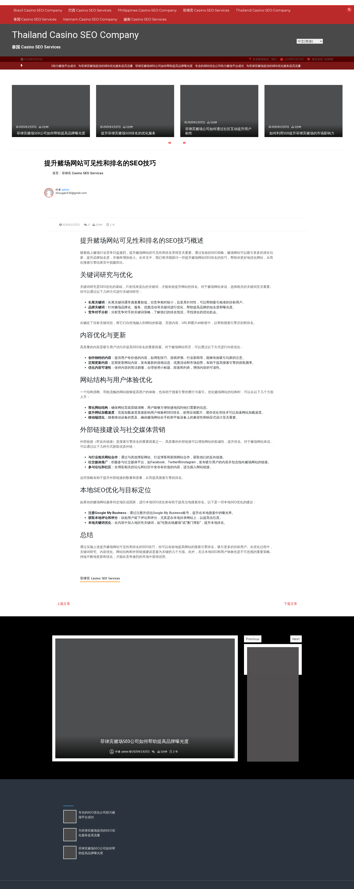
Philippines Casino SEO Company (147, 10)
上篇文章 (63, 604)
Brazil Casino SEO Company (38, 10)
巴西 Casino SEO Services (89, 10)
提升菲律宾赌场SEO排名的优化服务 (128, 133)
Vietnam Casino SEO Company (90, 19)
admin (65, 189)
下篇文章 (290, 604)
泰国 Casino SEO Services (35, 19)
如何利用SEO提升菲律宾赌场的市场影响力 (301, 133)
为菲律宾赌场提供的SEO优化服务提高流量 (91, 66)
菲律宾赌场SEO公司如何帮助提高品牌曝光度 (149, 66)
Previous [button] (252, 639)
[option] (91, 66)
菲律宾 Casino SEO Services (206, 10)
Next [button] (296, 639)
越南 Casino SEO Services (145, 19)
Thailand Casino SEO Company (263, 10)
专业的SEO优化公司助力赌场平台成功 (204, 66)
